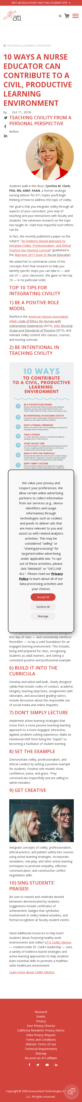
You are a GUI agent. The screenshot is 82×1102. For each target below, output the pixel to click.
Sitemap (40, 1053)
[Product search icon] (60, 16)
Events (40, 1016)
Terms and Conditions (41, 1040)
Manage (43, 616)
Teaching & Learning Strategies (29, 45)
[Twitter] (38, 1065)
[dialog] (41, 551)
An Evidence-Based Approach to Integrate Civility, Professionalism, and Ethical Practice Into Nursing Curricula (40, 245)
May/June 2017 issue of (42, 255)
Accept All (43, 597)
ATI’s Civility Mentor (58, 942)
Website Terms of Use (41, 1044)
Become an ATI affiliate (41, 1058)
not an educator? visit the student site (40, 3)
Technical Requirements (41, 1049)
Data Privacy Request (41, 1035)
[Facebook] (29, 1065)
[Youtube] (47, 1065)
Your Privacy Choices (41, 1026)
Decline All (43, 606)
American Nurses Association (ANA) (38, 321)
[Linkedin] (56, 1065)
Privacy (41, 1021)
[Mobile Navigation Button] (75, 15)
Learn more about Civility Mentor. (32, 972)
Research (41, 1012)
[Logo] (12, 15)
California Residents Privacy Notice (41, 1030)
